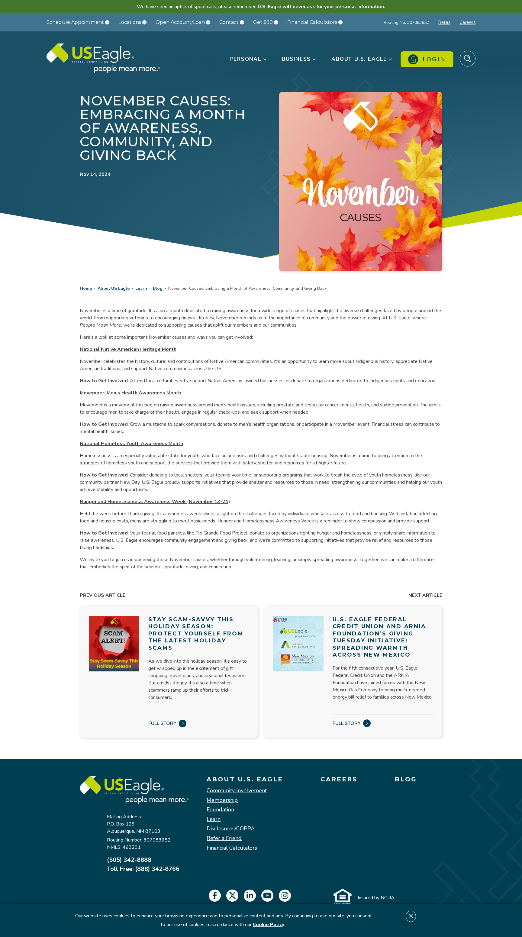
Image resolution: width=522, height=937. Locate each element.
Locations (129, 22)
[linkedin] (250, 896)
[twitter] (232, 896)
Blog (158, 288)
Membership (222, 800)
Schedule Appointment (75, 22)
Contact (229, 22)
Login (434, 59)
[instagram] (285, 896)
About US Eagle (114, 288)
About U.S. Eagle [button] (359, 59)
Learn (141, 288)
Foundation (220, 809)
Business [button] (296, 59)
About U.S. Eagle (245, 779)
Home (86, 288)
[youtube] (267, 896)
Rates (444, 22)
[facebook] (215, 896)
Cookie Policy (268, 924)
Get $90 (263, 22)
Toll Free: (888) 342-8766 (143, 869)
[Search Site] (467, 58)
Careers (467, 22)
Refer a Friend (224, 838)
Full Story (162, 723)
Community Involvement (237, 790)
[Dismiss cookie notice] (411, 916)
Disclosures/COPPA (231, 829)
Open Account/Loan (180, 22)
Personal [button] (245, 59)
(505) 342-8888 (129, 860)
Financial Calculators (312, 22)
